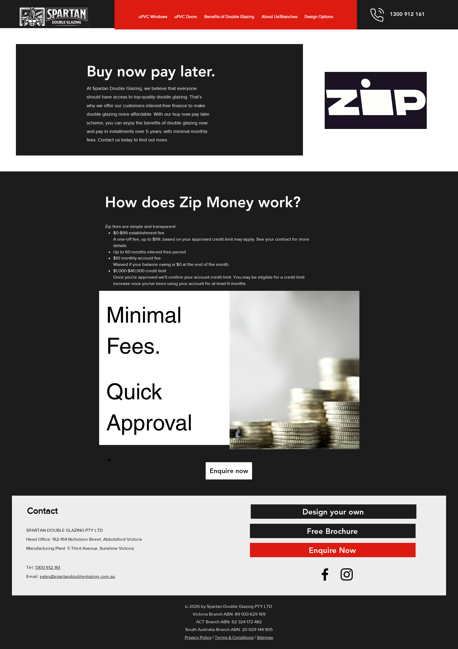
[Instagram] (346, 574)
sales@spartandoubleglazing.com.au (77, 576)
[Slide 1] (224, 439)
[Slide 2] (229, 439)
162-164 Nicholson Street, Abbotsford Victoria (97, 539)
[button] (153, 16)
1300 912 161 (47, 567)
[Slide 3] (234, 439)
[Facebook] (325, 574)
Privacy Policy (198, 637)
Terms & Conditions (234, 637)
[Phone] (377, 15)
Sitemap (265, 637)
